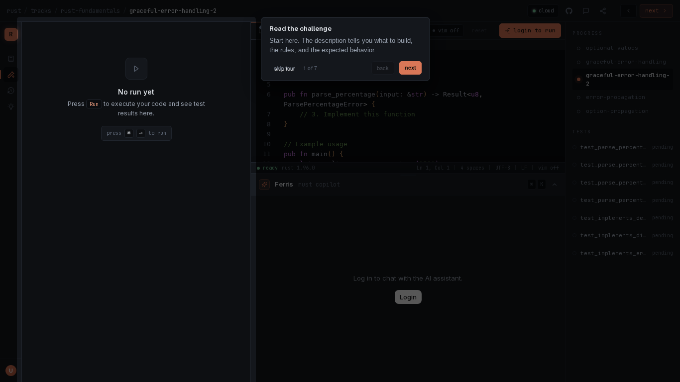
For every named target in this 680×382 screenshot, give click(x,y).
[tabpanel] (136, 99)
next (410, 67)
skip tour (284, 68)
